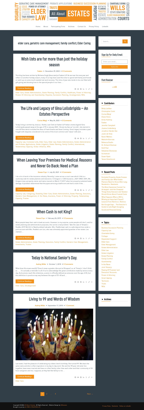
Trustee (26, 198)
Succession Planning (60, 95)
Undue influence (40, 147)
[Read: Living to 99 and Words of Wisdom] (54, 334)
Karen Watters (107, 137)
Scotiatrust (106, 154)
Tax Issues (105, 281)
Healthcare (71, 92)
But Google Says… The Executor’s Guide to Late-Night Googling (114, 205)
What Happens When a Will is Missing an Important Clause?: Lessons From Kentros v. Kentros (114, 199)
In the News (42, 196)
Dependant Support (109, 239)
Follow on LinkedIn (125, 406)
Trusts (104, 284)
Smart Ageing (107, 278)
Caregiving (31, 194)
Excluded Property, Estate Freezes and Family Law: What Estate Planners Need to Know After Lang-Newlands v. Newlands (115, 181)
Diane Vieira (106, 117)
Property (75, 196)
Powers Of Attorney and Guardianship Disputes (34, 95)
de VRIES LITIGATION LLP (32, 407)
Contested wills (32, 142)
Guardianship (106, 261)
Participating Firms (58, 26)
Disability (39, 194)
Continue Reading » (24, 88)
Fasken (104, 122)
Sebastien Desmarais (109, 151)
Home (38, 26)
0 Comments (67, 71)
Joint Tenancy (107, 267)
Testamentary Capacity (24, 147)
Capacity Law (20, 142)
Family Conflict (60, 92)
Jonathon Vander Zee (109, 131)
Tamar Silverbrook (108, 159)
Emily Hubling (107, 120)
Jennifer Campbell (108, 125)
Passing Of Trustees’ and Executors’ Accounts (111, 271)
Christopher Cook (108, 111)
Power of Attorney (84, 92)
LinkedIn (105, 26)
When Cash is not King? (54, 211)
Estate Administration (33, 92)
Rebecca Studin (107, 142)
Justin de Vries (107, 134)
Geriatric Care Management (26, 196)
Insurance (51, 196)
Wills (83, 95)
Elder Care (20, 92)
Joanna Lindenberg (109, 128)
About (45, 26)
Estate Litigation (42, 144)
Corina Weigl (106, 114)
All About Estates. (29, 405)
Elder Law (52, 142)
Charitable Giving (108, 233)
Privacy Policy (94, 26)
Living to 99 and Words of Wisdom (54, 299)
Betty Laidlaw (106, 108)
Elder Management (109, 244)
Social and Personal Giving (111, 210)
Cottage (105, 236)
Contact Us (82, 26)
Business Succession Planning (112, 228)
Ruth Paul (105, 148)
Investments (20, 244)
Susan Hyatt (106, 156)
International (79, 144)
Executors (86, 194)
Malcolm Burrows (108, 139)
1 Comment (69, 305)
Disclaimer (115, 406)
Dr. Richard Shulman (109, 145)
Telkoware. (64, 405)
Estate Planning (48, 92)
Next (90, 394)
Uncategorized (74, 95)
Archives (71, 26)
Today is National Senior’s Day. (54, 257)
